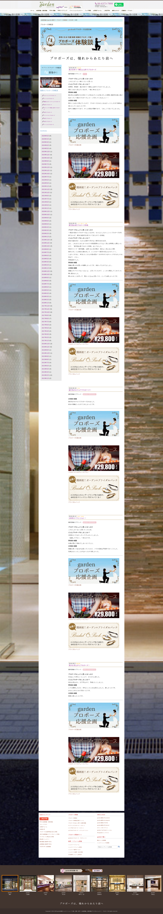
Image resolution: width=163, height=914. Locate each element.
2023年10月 (46, 158)
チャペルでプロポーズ (49, 98)
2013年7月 (45, 362)
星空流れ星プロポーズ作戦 (78, 225)
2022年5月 (45, 183)
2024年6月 (45, 145)
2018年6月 (45, 287)
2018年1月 (45, 302)
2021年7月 (45, 199)
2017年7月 (45, 321)
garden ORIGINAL (89, 394)
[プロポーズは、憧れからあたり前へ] (81, 902)
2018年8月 (45, 280)
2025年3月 (45, 142)
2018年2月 (45, 299)
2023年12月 (46, 151)
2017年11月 (46, 309)
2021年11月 (46, 192)
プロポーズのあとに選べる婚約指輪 (77, 823)
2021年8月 (45, 195)
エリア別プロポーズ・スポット (76, 828)
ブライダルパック (74, 209)
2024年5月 (45, 148)
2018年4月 (45, 293)
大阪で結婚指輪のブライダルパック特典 (49, 834)
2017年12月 (46, 306)
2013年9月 (45, 356)
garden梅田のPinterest (103, 825)
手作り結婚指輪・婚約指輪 (46, 821)
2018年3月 (45, 296)
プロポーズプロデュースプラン (78, 179)
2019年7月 (45, 252)
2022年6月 (45, 180)
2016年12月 (46, 343)
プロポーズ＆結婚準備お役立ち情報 (48, 831)
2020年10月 (46, 214)
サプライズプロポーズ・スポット (76, 825)
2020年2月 (45, 233)
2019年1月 (45, 268)
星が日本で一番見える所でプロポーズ (82, 69)
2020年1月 (45, 236)
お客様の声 (42, 829)
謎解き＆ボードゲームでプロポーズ (52, 101)
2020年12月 (46, 211)
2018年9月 (45, 277)
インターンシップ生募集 (103, 842)
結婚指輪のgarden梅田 (48, 20)
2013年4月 (45, 372)
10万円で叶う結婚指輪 (45, 846)
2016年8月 (45, 350)
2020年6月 (45, 224)
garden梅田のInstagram (103, 820)
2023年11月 (46, 154)
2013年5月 (45, 369)
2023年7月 (45, 164)
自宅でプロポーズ (48, 104)
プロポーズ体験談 (72, 818)
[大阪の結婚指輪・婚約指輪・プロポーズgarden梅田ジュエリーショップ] (46, 2)
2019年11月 (46, 243)
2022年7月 (45, 176)
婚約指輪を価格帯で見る (45, 841)
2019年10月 (46, 246)
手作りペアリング (62, 10)
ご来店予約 (107, 10)
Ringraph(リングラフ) (103, 832)
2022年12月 (46, 167)
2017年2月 (45, 337)
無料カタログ (115, 10)
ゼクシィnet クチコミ (102, 827)
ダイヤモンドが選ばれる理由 (46, 836)
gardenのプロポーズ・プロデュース (77, 838)
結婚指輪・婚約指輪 (41, 10)
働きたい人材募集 (101, 840)
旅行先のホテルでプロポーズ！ (80, 390)
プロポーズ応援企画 (74, 145)
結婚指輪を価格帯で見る (45, 844)
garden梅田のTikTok (102, 822)
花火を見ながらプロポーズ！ (79, 665)
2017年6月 (45, 325)
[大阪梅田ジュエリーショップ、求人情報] (75, 6)
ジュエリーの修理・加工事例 (75, 852)
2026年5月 (45, 136)
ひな (84, 74)
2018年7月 (45, 284)
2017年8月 (45, 318)
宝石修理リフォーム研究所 (75, 854)
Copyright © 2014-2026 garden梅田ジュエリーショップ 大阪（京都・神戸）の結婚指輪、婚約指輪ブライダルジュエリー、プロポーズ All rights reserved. (82, 911)
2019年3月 (45, 262)
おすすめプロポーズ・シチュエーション (78, 830)
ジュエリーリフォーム (73, 844)
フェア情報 (88, 10)
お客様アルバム (97, 10)
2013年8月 (45, 359)
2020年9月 (45, 217)
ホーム (32, 10)
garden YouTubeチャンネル (104, 830)
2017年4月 (45, 331)
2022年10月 (46, 173)
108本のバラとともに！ (77, 518)
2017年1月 (45, 340)
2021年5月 (45, 205)
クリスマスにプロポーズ (49, 115)
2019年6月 (45, 255)
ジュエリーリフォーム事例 (75, 847)
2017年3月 (45, 334)
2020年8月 (45, 221)
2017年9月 (45, 315)
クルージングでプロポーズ (50, 95)
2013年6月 (45, 365)
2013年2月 (45, 375)
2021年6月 (45, 202)
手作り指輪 (52, 10)
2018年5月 (45, 290)
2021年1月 (45, 208)
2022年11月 (46, 170)
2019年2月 (45, 265)
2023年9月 (45, 161)
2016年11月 (46, 347)
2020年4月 (45, 227)
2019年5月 (45, 258)
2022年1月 (45, 186)
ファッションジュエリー (76, 10)
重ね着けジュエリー (44, 839)
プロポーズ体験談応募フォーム (76, 820)
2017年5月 (45, 328)
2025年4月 (45, 139)
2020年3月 (45, 230)
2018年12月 (46, 271)
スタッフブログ (43, 824)
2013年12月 (46, 353)
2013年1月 (45, 378)
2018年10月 (46, 274)
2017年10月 (46, 312)
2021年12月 (46, 189)
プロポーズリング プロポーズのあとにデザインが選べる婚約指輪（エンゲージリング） (81, 14)
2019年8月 (45, 249)
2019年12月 (46, 239)
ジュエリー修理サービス (74, 849)
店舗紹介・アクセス (127, 10)
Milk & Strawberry (89, 669)
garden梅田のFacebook (103, 817)
